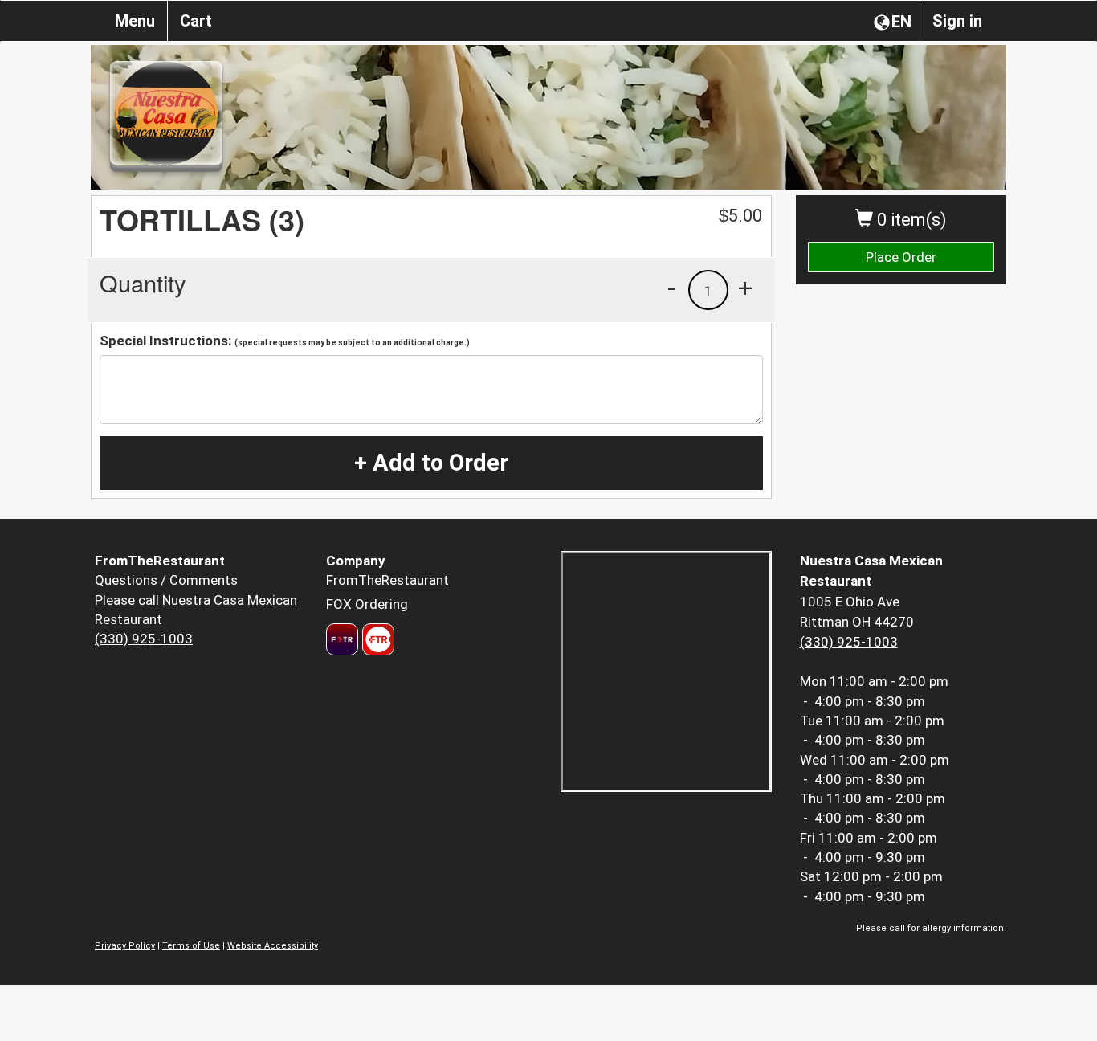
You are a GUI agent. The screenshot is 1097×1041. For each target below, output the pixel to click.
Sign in (957, 21)
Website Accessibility (272, 946)
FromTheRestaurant (387, 580)
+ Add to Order (431, 462)
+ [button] (745, 287)
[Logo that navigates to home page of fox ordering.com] (376, 639)
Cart (196, 21)
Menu (135, 21)
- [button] (671, 287)
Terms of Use (191, 946)
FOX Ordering (367, 604)
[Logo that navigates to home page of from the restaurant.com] (342, 639)
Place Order (901, 257)
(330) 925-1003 (144, 639)
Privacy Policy (125, 946)
